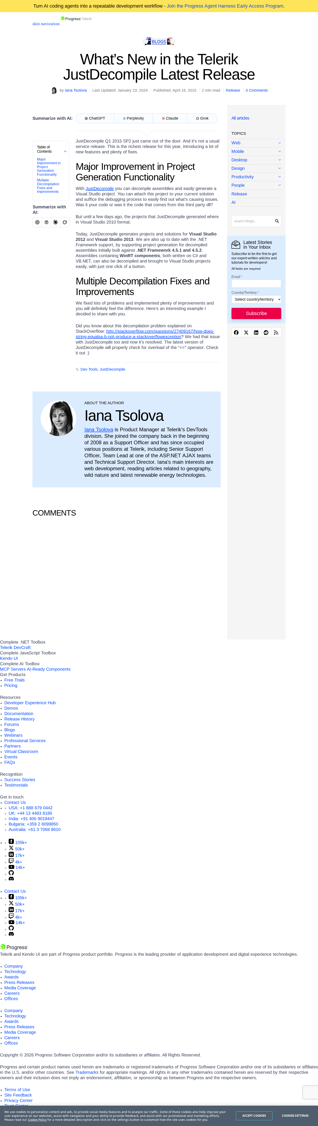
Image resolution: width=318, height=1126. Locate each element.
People (238, 185)
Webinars (13, 735)
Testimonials (16, 785)
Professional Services (25, 740)
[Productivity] (256, 177)
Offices (11, 998)
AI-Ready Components (49, 669)
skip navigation (45, 23)
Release (233, 90)
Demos (11, 708)
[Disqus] (126, 577)
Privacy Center (18, 1100)
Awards (11, 977)
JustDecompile (100, 188)
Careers (12, 993)
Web (235, 142)
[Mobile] (256, 152)
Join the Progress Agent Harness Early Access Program (225, 6)
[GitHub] (11, 873)
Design (238, 168)
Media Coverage (20, 987)
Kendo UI (9, 658)
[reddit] (266, 332)
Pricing (10, 685)
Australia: (35, 829)
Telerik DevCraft (15, 647)
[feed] (276, 332)
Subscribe (256, 313)
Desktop (239, 159)
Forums (11, 724)
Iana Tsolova (76, 90)
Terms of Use (17, 1089)
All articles (240, 118)
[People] (256, 185)
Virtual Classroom (21, 751)
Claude (172, 118)
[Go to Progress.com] (14, 948)
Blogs (9, 729)
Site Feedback (18, 1095)
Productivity (242, 176)
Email (235, 277)
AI (233, 202)
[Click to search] (277, 221)
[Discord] (11, 879)
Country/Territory (244, 292)
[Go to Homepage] (76, 23)
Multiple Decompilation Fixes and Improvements (48, 185)
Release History (19, 719)
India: (31, 818)
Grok (204, 118)
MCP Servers (13, 669)
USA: (31, 807)
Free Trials (14, 680)
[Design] (256, 168)
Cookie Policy (37, 1120)
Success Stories (19, 779)
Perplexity (135, 118)
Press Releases (19, 982)
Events (11, 756)
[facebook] (236, 332)
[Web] (256, 143)
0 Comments (257, 90)
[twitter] (246, 332)
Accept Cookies (254, 1116)
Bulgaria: (33, 824)
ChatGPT (97, 118)
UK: (30, 813)
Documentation (18, 713)
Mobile (237, 151)
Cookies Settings (295, 1116)
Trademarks (86, 1072)
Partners (12, 746)
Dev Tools (89, 369)
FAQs (9, 762)
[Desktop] (256, 160)
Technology (15, 971)
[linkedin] (256, 332)
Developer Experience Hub (30, 702)
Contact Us (15, 802)
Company (13, 966)
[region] (159, 1116)
